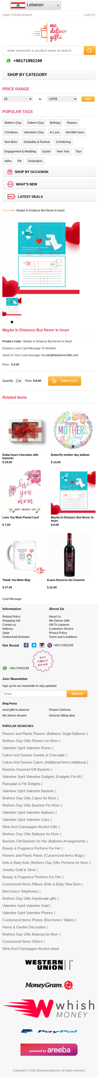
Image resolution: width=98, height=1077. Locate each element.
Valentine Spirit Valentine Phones (27, 913)
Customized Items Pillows (22, 884)
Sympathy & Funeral (37, 142)
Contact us (9, 624)
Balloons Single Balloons (67, 734)
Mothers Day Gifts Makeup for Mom (30, 934)
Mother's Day (13, 122)
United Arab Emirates (16, 637)
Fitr (20, 161)
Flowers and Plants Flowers (23, 734)
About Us (55, 616)
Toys (79, 151)
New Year (63, 151)
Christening (63, 142)
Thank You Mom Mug (16, 580)
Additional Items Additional (65, 762)
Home (6, 210)
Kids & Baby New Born (63, 884)
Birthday (55, 122)
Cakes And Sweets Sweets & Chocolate (33, 755)
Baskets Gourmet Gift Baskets (26, 769)
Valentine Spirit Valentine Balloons (28, 812)
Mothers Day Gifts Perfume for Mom (60, 863)
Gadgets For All (69, 777)
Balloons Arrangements (67, 841)
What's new (26, 184)
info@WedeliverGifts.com (62, 355)
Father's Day (36, 122)
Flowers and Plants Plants (22, 855)
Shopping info (11, 620)
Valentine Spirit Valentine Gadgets (28, 777)
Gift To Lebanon (59, 624)
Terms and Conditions (63, 637)
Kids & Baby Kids (15, 863)
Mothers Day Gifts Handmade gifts (29, 898)
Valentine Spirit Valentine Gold (25, 906)
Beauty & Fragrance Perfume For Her (31, 848)
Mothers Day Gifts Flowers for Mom (30, 741)
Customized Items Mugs (64, 855)
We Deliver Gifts (59, 620)
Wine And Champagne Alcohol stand (30, 949)
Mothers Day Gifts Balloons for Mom (30, 834)
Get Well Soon (75, 132)
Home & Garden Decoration (24, 927)
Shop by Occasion (31, 172)
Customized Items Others (22, 941)
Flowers (72, 122)
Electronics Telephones (20, 891)
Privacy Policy (58, 633)
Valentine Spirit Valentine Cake (25, 820)
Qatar (6, 633)
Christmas (11, 132)
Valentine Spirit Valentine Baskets (28, 791)
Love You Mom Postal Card (20, 517)
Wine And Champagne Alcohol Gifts (30, 827)
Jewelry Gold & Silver (19, 870)
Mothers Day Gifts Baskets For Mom (31, 805)
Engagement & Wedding (20, 151)
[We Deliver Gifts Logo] (49, 32)
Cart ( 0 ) (90, 14)
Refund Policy (11, 616)
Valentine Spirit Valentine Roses (26, 748)
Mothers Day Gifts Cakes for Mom (29, 798)
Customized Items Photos (22, 920)
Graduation (35, 161)
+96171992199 (27, 60)
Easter (46, 151)
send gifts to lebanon (15, 709)
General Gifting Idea (62, 715)
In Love (54, 132)
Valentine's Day (34, 132)
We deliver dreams (14, 715)
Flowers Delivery (60, 709)
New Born (11, 142)
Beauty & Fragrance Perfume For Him (31, 877)
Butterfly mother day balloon (70, 455)
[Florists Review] (43, 671)
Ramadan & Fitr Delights (21, 784)
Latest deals (30, 197)
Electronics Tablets (59, 920)
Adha (8, 161)
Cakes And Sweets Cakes (22, 762)
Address (7, 628)
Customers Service (61, 628)
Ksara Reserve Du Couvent (65, 580)
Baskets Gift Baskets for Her (24, 841)
